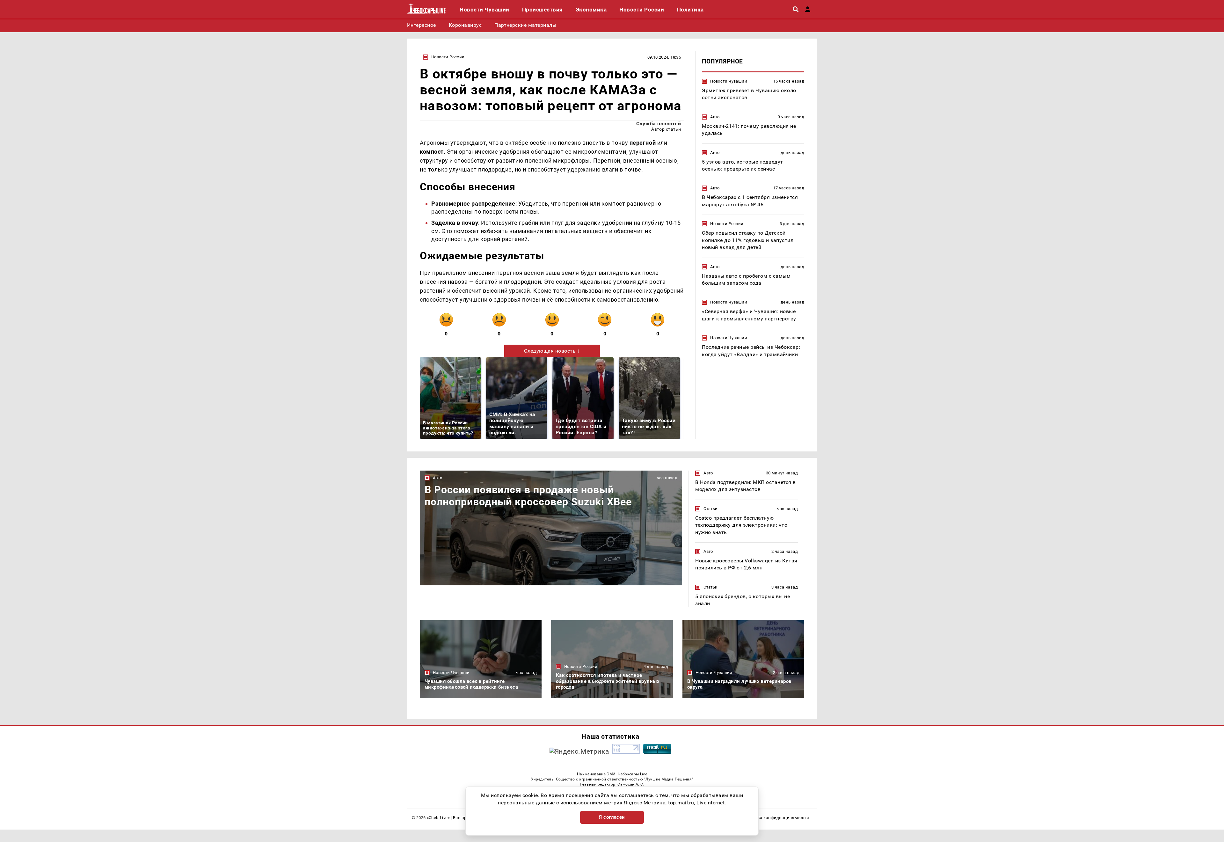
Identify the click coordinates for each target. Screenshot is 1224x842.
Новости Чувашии (728, 81)
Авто (715, 116)
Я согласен (612, 817)
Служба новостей (658, 124)
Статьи (710, 508)
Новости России (447, 57)
